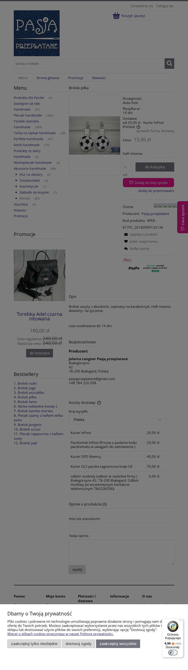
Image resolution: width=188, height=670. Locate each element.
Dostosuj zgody (78, 643)
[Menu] (180, 621)
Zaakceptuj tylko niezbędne (34, 643)
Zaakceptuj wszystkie (118, 643)
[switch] (172, 652)
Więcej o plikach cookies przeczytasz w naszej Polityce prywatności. (60, 633)
